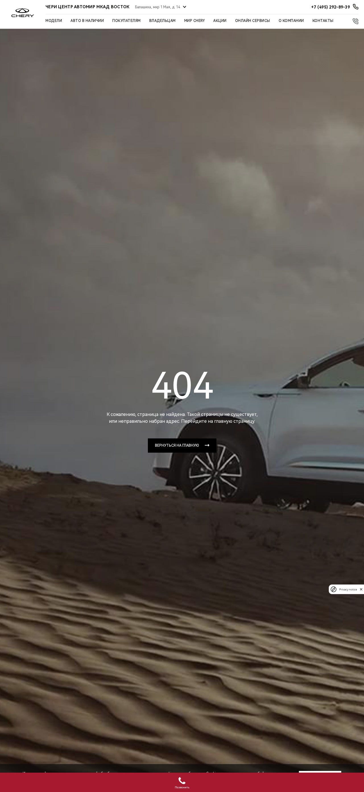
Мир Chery (194, 21)
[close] (361, 589)
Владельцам (162, 21)
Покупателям (126, 21)
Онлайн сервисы (252, 21)
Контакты (323, 21)
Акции (220, 21)
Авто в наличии (87, 21)
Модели (54, 21)
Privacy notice (348, 589)
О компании (291, 21)
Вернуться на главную (177, 446)
